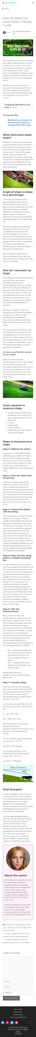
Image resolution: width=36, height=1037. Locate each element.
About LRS (18, 1009)
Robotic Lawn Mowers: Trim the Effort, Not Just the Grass (17, 928)
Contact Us (18, 1012)
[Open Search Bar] (33, 3)
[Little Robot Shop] (11, 3)
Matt (8, 32)
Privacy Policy (18, 1015)
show (15, 107)
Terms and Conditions (18, 1017)
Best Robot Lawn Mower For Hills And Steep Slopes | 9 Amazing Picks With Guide (20, 122)
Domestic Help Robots (14, 925)
